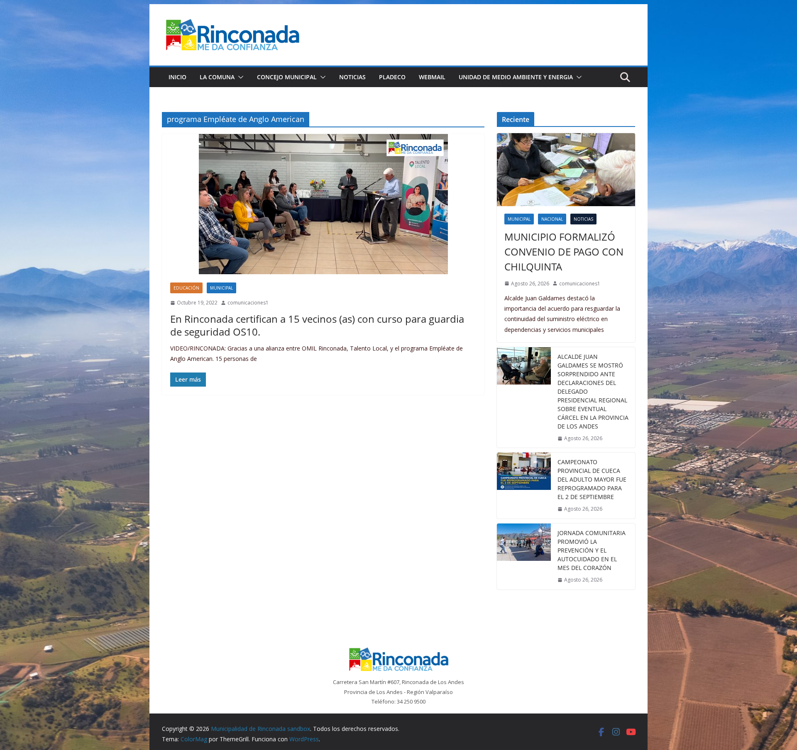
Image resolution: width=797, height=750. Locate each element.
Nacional (552, 219)
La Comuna (217, 77)
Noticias (352, 77)
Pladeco (392, 77)
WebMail (432, 77)
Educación (186, 288)
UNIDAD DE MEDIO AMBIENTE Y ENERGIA (516, 77)
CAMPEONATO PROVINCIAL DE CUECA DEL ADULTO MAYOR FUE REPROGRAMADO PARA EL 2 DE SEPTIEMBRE (591, 479)
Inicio (177, 77)
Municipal (221, 288)
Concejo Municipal (287, 77)
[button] (239, 77)
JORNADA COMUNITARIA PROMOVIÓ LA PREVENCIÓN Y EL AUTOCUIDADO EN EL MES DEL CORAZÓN (591, 550)
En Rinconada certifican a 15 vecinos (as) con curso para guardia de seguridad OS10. (317, 325)
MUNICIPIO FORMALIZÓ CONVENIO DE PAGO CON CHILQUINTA (563, 251)
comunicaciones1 (248, 302)
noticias (583, 219)
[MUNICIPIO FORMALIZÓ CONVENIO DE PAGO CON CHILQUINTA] (566, 169)
